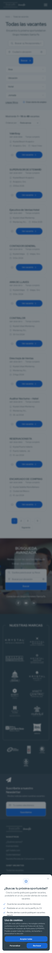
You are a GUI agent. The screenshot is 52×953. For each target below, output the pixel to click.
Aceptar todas (26, 939)
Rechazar (37, 946)
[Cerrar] (48, 878)
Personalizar (15, 946)
